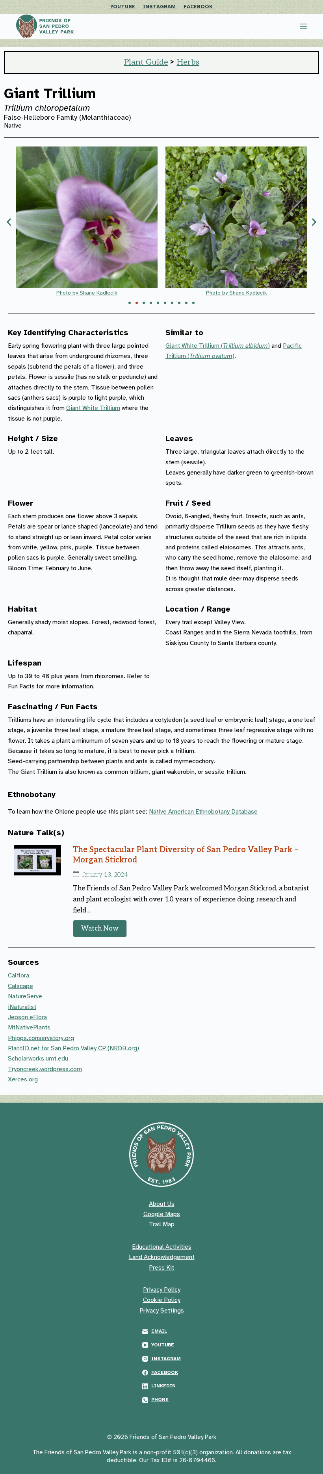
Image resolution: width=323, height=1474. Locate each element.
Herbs (188, 62)
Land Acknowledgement (162, 1257)
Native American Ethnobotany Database (203, 812)
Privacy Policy (161, 1290)
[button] (9, 222)
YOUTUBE (123, 7)
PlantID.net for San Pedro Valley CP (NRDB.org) (73, 1048)
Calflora (18, 975)
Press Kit (161, 1268)
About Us (161, 1204)
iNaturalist (22, 1007)
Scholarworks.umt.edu (38, 1058)
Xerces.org (23, 1079)
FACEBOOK (199, 7)
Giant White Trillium (93, 408)
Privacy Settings (161, 1311)
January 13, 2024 (105, 875)
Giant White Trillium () (217, 346)
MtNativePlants (29, 1027)
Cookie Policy (161, 1300)
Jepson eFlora (27, 1017)
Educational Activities (161, 1247)
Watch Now (100, 929)
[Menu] (303, 26)
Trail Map (161, 1224)
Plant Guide (146, 62)
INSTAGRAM (160, 7)
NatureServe (25, 996)
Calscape (20, 986)
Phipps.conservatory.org (41, 1038)
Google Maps (161, 1214)
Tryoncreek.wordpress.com (45, 1069)
